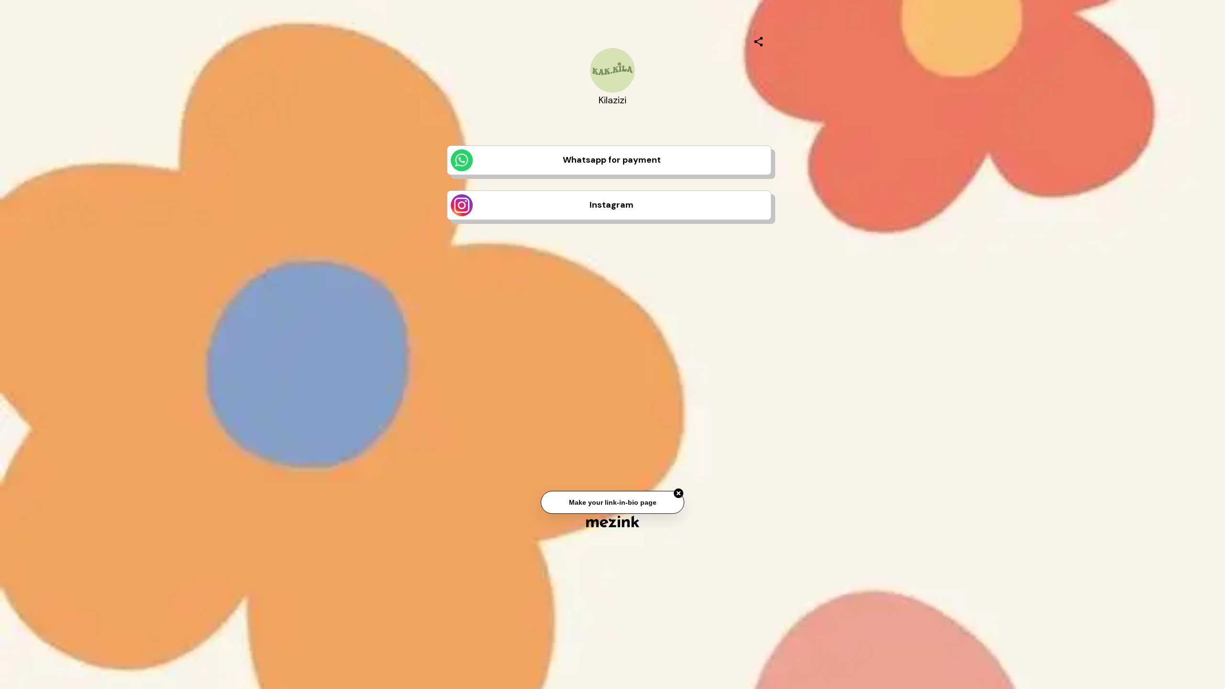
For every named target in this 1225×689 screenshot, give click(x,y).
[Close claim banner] (678, 495)
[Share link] (758, 40)
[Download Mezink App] (612, 521)
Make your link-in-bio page (612, 504)
